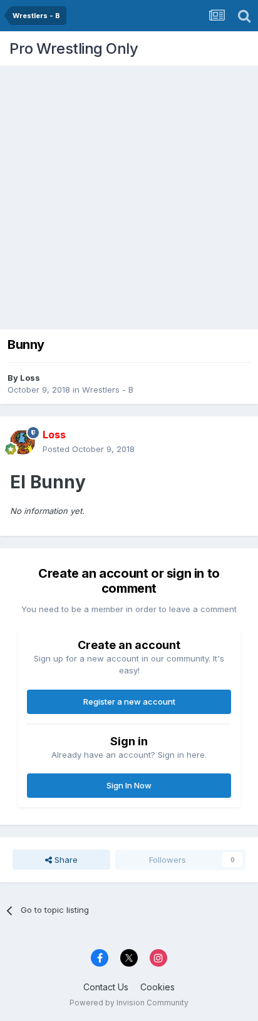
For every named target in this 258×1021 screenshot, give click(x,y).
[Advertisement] (129, 194)
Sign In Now (129, 785)
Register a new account (129, 702)
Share (65, 860)
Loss (30, 378)
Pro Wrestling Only (73, 48)
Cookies (157, 987)
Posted (89, 449)
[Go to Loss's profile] (22, 442)
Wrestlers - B (107, 390)
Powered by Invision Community (129, 1002)
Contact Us (105, 987)
